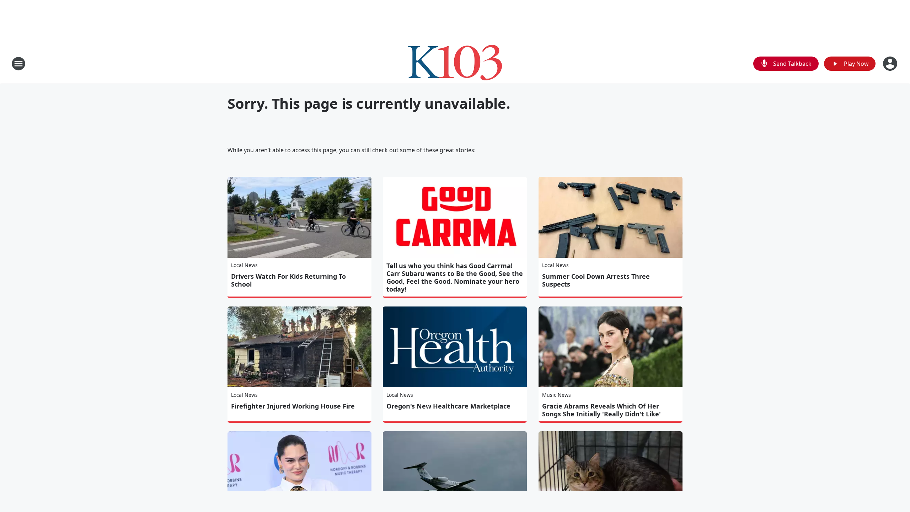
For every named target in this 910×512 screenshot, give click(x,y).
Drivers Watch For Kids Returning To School (288, 280)
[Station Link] (455, 63)
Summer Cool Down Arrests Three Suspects (596, 280)
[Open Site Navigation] (18, 64)
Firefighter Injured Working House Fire (293, 406)
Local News (244, 265)
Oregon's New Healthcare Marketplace (448, 406)
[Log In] (891, 64)
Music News (556, 394)
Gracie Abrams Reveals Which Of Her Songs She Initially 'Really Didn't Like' (601, 410)
